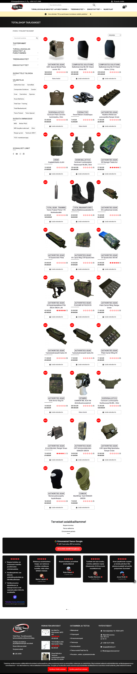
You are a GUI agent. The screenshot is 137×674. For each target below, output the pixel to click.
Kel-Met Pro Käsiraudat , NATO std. (57, 632)
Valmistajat (108, 9)
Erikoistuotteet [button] (93, 9)
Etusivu (15, 31)
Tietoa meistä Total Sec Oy (79, 650)
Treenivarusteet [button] (77, 9)
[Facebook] (14, 154)
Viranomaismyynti (77, 638)
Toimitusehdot (75, 646)
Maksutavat (74, 630)
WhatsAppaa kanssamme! (110, 651)
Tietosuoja (74, 642)
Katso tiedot (56, 78)
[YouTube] (17, 154)
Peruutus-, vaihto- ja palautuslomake (83, 654)
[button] (25, 51)
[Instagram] (21, 154)
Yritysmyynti (75, 634)
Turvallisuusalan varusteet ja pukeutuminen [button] (49, 9)
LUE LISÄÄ (18, 654)
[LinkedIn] (24, 154)
